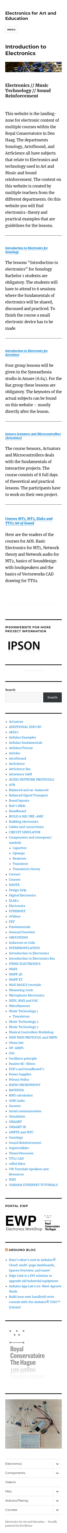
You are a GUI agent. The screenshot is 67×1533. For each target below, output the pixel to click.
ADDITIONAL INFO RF (25, 727)
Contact (14, 874)
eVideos (14, 916)
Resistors (19, 858)
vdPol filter (17, 1164)
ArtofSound (17, 758)
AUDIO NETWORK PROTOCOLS (31, 779)
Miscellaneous (19, 1006)
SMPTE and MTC (21, 1132)
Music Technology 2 (24, 1022)
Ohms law (16, 1043)
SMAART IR (17, 1127)
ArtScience (17, 764)
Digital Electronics (22, 895)
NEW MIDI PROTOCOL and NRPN (33, 1037)
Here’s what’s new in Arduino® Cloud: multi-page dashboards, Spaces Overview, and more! (32, 1265)
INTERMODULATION (24, 948)
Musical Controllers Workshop (31, 1032)
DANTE (14, 885)
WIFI (12, 1179)
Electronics (17, 906)
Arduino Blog (22, 1250)
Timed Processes (21, 1153)
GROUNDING (18, 937)
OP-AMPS (16, 1048)
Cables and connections (26, 827)
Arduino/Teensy (21, 748)
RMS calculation (21, 1095)
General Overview (22, 932)
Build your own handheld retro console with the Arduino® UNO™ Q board (34, 1302)
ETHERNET (17, 911)
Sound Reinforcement (25, 1143)
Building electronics (23, 821)
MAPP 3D (15, 974)
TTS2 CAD (16, 1158)
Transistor (20, 864)
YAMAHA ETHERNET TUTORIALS (33, 1185)
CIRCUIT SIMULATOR (24, 832)
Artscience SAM (20, 774)
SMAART (15, 1122)
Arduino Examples (22, 737)
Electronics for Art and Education (24, 1521)
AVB (12, 785)
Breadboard (17, 811)
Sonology (16, 1137)
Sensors (15, 1106)
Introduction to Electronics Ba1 (32, 958)
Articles (14, 753)
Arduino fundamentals (25, 743)
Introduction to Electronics (29, 953)
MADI (13, 969)
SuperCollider (19, 1148)
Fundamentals (19, 927)
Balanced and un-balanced (28, 790)
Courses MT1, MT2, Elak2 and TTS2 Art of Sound (28, 520)
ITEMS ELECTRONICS (25, 964)
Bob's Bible (17, 806)
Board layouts (19, 800)
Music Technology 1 (23, 1011)
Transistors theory (26, 869)
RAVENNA (16, 1090)
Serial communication (25, 1111)
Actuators (16, 721)
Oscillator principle (23, 1058)
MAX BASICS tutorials (25, 985)
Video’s (10, 1482)
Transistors (21, 1016)
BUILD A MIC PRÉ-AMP (26, 816)
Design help (17, 890)
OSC (12, 1053)
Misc (8, 1491)
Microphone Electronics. (27, 995)
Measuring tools (21, 990)
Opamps (19, 853)
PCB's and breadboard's (26, 1069)
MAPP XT (16, 979)
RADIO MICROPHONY (24, 1085)
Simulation (17, 1116)
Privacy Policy (19, 1079)
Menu (11, 29)
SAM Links (17, 1100)
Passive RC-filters (22, 1064)
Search (10, 690)
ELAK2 (14, 900)
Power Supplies (20, 1074)
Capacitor (20, 848)
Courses (14, 879)
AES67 (13, 732)
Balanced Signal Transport (28, 795)
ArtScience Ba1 (20, 769)
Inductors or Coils (22, 943)
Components (15, 1473)
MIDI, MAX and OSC (23, 1000)
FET (12, 921)
